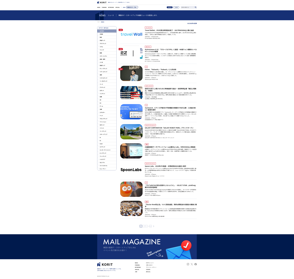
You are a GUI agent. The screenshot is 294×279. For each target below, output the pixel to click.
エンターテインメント (105, 150)
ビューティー (103, 169)
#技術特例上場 (153, 98)
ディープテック (103, 68)
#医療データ (148, 155)
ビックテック (103, 153)
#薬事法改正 (155, 216)
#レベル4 (147, 61)
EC (100, 140)
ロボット (102, 90)
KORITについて (150, 262)
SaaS (101, 143)
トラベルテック (103, 78)
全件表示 (102, 31)
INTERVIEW (111, 7)
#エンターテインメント (168, 137)
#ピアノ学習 (154, 119)
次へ (153, 226)
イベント (102, 128)
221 (150, 226)
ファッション (103, 122)
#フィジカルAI (153, 61)
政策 (101, 97)
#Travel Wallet (148, 38)
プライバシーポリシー (151, 267)
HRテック (102, 125)
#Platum (154, 79)
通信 (101, 75)
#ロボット (160, 137)
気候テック (102, 65)
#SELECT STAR (149, 195)
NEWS (98, 7)
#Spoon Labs (148, 176)
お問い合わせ (149, 265)
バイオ (101, 62)
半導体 (101, 34)
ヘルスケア (102, 159)
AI (100, 137)
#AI (157, 79)
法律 (101, 109)
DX (100, 103)
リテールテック (103, 71)
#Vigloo (154, 176)
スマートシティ (103, 56)
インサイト (102, 93)
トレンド (102, 50)
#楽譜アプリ (160, 119)
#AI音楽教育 (148, 119)
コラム (101, 46)
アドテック (102, 87)
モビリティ (102, 162)
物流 (101, 37)
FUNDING (104, 7)
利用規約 (148, 269)
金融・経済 (102, 59)
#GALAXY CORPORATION (151, 137)
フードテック (103, 131)
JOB (124, 7)
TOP (98, 21)
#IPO (159, 38)
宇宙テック (102, 40)
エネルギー (102, 112)
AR (100, 100)
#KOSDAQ (155, 38)
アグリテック (103, 43)
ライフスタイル (103, 165)
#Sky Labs (161, 155)
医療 (101, 53)
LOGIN (176, 7)
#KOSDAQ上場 (154, 155)
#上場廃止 (147, 98)
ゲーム (101, 106)
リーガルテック (103, 81)
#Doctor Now (148, 216)
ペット (101, 115)
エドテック (102, 147)
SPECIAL (117, 7)
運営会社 (148, 271)
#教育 (154, 195)
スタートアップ (103, 134)
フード (101, 84)
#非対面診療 (161, 216)
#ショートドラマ (160, 176)
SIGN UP (170, 7)
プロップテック (103, 118)
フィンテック (103, 156)
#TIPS (158, 61)
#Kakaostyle (148, 79)
